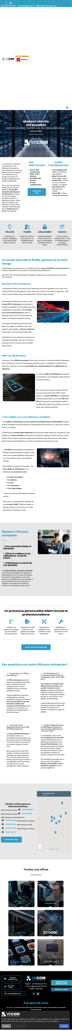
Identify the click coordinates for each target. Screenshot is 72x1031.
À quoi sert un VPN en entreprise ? (18, 674)
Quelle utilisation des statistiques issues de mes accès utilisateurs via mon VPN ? (52, 728)
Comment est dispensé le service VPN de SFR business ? (18, 727)
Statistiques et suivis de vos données (17, 564)
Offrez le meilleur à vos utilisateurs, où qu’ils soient (17, 555)
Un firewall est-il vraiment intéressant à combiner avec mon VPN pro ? (52, 676)
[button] (67, 107)
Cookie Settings (19, 1026)
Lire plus (62, 1021)
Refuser (6, 1026)
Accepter (64, 1026)
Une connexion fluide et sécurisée (17, 547)
